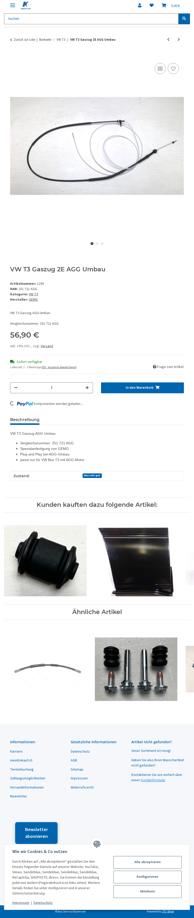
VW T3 (33, 294)
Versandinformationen (27, 787)
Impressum (20, 902)
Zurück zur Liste (24, 39)
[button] (140, 6)
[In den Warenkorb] (14, 56)
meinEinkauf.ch (21, 760)
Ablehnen (147, 891)
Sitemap (77, 769)
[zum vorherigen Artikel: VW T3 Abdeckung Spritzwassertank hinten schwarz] (168, 39)
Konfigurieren (147, 876)
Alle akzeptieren (147, 862)
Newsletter (18, 796)
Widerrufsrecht (82, 787)
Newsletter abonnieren (36, 833)
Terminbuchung (22, 769)
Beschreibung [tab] (24, 419)
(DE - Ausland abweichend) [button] (59, 367)
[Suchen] (184, 18)
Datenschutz (43, 902)
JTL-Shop (168, 911)
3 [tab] (102, 243)
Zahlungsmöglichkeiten (27, 778)
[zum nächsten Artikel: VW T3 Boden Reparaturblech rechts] (179, 39)
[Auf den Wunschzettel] (173, 68)
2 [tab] (97, 243)
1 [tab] (91, 243)
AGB (74, 760)
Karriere (16, 751)
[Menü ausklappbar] (12, 3)
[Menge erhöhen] (87, 388)
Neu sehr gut (92, 475)
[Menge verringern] (15, 388)
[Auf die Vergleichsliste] (160, 68)
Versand (47, 346)
